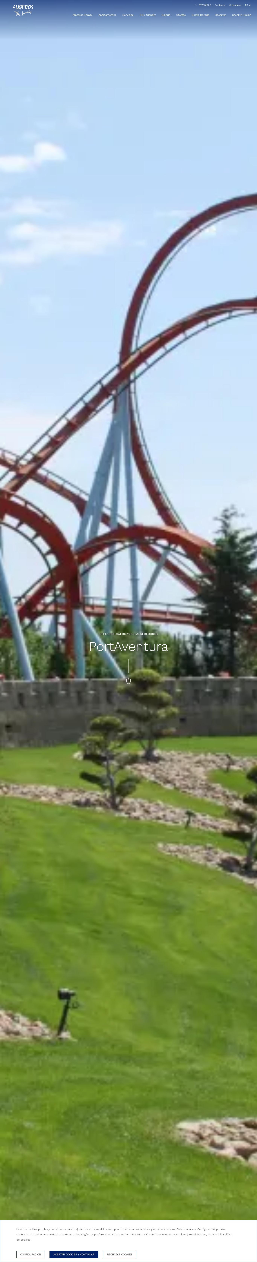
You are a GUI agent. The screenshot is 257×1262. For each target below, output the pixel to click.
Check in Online (241, 14)
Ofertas (181, 14)
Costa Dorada (200, 14)
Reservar (220, 14)
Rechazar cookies (119, 1254)
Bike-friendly (148, 14)
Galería (166, 14)
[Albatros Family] (23, 10)
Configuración (30, 1254)
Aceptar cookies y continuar (73, 1254)
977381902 (205, 5)
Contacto (220, 5)
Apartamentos (107, 14)
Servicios (128, 14)
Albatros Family (82, 14)
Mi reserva (235, 5)
